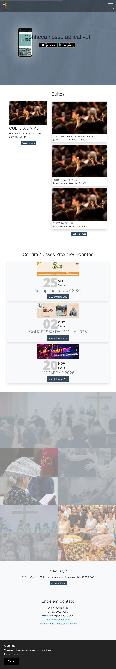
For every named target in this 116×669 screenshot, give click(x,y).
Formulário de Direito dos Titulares (58, 623)
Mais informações (58, 296)
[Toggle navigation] (111, 6)
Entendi (11, 661)
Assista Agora (28, 143)
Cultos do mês (79, 234)
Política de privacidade (58, 619)
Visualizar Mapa (58, 583)
